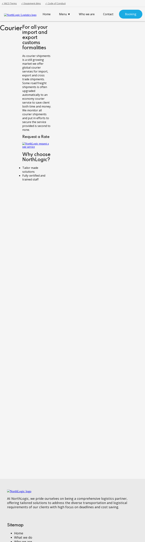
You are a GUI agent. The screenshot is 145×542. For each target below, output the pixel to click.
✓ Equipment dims (31, 3)
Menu (64, 14)
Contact (108, 14)
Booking (130, 14)
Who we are (87, 14)
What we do (23, 537)
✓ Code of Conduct (55, 3)
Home (47, 14)
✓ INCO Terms (9, 3)
